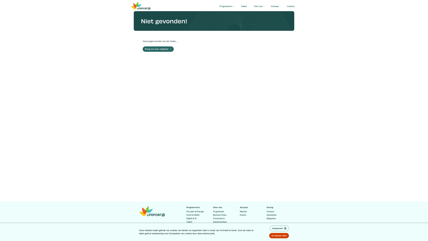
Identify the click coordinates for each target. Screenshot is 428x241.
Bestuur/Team (219, 215)
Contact (291, 6)
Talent (244, 6)
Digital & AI (191, 218)
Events (243, 215)
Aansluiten (272, 215)
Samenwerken (220, 222)
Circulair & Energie (195, 211)
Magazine (271, 218)
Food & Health (193, 215)
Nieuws (243, 211)
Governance (219, 218)
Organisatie (218, 211)
